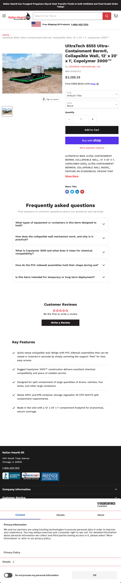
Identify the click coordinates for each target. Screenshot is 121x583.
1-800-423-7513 (10, 468)
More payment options (92, 148)
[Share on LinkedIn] (77, 192)
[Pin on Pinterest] (82, 192)
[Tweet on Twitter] (72, 192)
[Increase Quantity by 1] (93, 119)
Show (71, 176)
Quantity (69, 112)
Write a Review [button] (60, 322)
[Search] (107, 16)
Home (5, 35)
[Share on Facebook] (67, 192)
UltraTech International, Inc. (85, 66)
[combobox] (68, 16)
